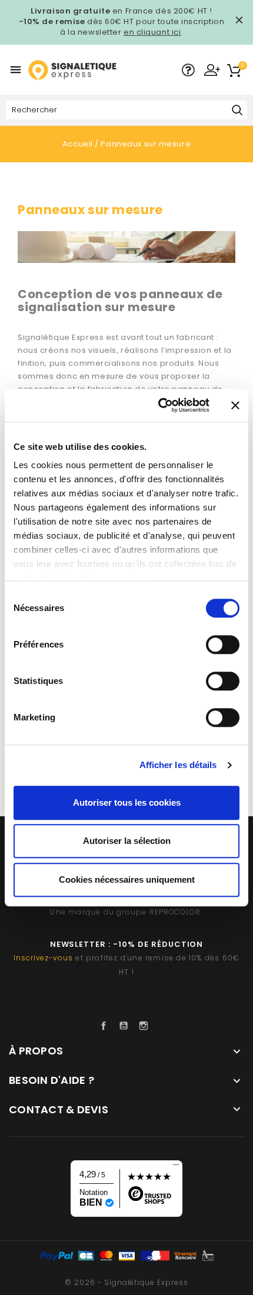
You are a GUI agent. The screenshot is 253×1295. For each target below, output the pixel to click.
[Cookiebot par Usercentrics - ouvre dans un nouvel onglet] (159, 405)
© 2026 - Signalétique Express (126, 1282)
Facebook (106, 1025)
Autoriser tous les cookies (127, 802)
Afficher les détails (178, 765)
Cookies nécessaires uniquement (127, 880)
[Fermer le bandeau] (235, 405)
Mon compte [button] (212, 69)
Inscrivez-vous (43, 958)
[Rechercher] (237, 111)
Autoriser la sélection (127, 841)
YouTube (126, 1025)
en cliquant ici (152, 32)
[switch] (222, 644)
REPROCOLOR (175, 912)
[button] (188, 70)
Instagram (146, 1025)
